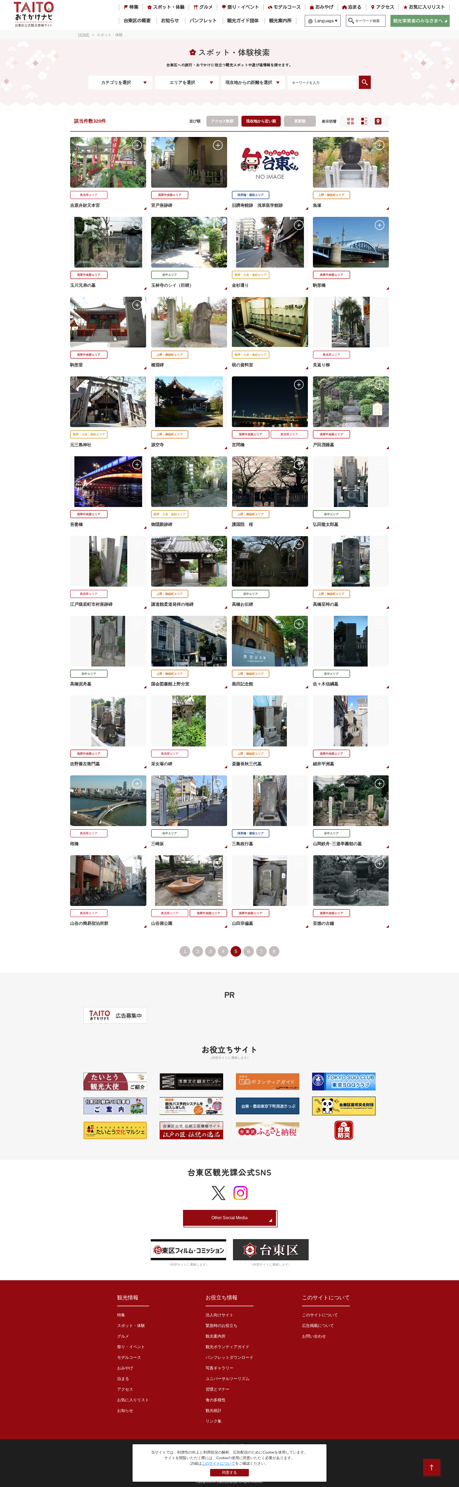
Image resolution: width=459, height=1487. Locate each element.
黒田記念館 (242, 684)
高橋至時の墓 (325, 604)
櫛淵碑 (157, 365)
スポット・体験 (169, 7)
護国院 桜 (242, 524)
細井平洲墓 (323, 764)
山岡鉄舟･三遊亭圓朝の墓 (337, 843)
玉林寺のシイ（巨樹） (172, 285)
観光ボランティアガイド (227, 1346)
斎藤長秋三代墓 (247, 764)
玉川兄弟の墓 (83, 285)
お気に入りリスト (427, 7)
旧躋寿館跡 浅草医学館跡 (257, 205)
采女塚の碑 (161, 764)
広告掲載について (318, 1325)
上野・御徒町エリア (331, 194)
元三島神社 (80, 444)
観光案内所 (280, 20)
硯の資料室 (242, 365)
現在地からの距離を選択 (249, 82)
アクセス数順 (222, 121)
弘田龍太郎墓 (325, 524)
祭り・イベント (243, 7)
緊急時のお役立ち (221, 1325)
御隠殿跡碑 (161, 524)
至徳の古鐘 (323, 923)
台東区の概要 (137, 20)
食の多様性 (216, 1400)
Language (324, 20)
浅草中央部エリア (169, 194)
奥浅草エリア (88, 194)
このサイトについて (320, 1315)
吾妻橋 (76, 524)
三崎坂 (157, 843)
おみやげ (324, 7)
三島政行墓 (242, 843)
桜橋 (74, 843)
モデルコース (287, 7)
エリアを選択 (182, 82)
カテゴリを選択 (116, 82)
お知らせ (170, 20)
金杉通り (240, 285)
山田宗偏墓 (242, 923)
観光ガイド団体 (243, 20)
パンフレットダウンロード (229, 1357)
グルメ (206, 7)
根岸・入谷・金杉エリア (251, 274)
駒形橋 (319, 285)
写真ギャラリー (219, 1368)
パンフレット (203, 20)
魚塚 (317, 205)
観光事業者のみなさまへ (418, 21)
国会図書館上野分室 (170, 684)
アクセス (385, 7)
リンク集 (214, 1421)
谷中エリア (169, 274)
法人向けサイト (219, 1315)
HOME (83, 35)
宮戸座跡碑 (161, 205)
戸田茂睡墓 (323, 444)
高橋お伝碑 (242, 604)
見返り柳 (321, 365)
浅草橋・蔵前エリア (250, 194)
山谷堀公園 (161, 923)
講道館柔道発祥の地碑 (172, 604)
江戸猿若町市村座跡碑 (91, 604)
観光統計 (214, 1410)
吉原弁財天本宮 (85, 205)
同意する (229, 1472)
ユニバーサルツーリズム (227, 1378)
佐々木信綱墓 (325, 684)
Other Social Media (229, 1217)
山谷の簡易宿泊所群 (89, 923)
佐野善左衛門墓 (85, 764)
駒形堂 (76, 365)
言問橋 (238, 444)
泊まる (355, 7)
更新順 (299, 121)
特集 (133, 7)
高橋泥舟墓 (80, 684)
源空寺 (157, 444)
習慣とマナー (218, 1389)
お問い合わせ (314, 1336)
